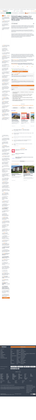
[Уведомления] (33, 11)
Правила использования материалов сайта (30, 387)
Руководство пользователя (29, 391)
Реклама (1, 353)
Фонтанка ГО (11, 9)
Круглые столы (23, 361)
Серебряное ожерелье (17, 9)
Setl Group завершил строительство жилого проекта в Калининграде (15, 120)
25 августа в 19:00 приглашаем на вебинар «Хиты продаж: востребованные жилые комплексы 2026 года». (25, 123)
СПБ (4, 15)
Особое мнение (19, 352)
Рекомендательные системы (29, 389)
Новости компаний (15, 164)
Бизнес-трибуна (12, 353)
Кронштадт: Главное (23, 360)
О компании (1, 355)
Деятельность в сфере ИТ (28, 390)
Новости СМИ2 (13, 110)
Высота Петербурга (23, 362)
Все (2, 15)
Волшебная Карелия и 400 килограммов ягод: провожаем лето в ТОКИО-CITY (28, 175)
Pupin (13, 79)
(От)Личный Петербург (23, 354)
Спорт (17, 355)
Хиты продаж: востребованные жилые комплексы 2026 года (24, 120)
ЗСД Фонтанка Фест (32, 9)
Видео (11, 354)
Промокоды (23, 148)
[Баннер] (8, 13)
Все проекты (22, 363)
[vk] (15, 368)
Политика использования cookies (29, 388)
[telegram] (13, 368)
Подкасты (18, 353)
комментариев (15, 23)
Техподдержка (2, 352)
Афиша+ (12, 351)
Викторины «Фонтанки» (13, 355)
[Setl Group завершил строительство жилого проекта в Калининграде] (16, 116)
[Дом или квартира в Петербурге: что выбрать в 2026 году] (16, 169)
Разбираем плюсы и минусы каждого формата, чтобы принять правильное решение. (17, 176)
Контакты (1, 351)
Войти (13, 89)
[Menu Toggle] (1, 11)
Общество (18, 351)
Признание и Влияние (23, 9)
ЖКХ (11, 362)
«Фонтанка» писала (16, 59)
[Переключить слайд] (33, 116)
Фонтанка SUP (2, 9)
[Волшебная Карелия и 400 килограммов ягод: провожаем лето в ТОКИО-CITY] (28, 169)
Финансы (18, 360)
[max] (11, 368)
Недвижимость (12, 363)
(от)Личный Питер (7, 9)
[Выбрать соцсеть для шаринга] (33, 23)
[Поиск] (32, 11)
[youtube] (16, 368)
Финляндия (18, 361)
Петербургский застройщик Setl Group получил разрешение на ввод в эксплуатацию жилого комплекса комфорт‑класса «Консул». (16, 123)
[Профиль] (35, 11)
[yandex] (18, 368)
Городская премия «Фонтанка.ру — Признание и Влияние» (28, 353)
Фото (17, 363)
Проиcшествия (18, 354)
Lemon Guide (28, 9)
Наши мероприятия (2, 354)
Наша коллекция (23, 355)
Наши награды (27, 392)
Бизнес (11, 352)
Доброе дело (12, 360)
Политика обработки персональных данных (30, 386)
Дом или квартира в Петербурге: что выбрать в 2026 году (16, 174)
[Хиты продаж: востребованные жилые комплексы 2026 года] (25, 116)
